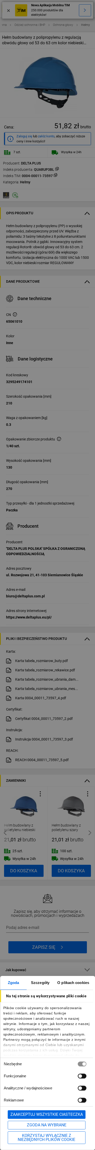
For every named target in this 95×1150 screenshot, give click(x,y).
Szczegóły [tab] (40, 982)
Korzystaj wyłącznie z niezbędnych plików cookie (46, 1137)
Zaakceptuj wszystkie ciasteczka (46, 1114)
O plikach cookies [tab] (73, 982)
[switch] (82, 1076)
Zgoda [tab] (13, 982)
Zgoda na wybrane (46, 1125)
